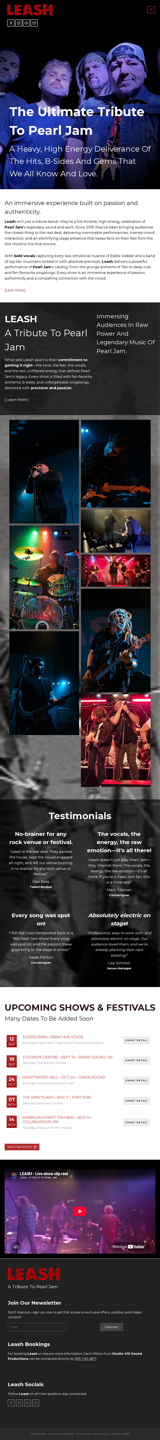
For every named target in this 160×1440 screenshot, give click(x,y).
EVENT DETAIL (136, 1040)
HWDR (125, 1433)
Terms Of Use (83, 1433)
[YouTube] (26, 23)
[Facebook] (10, 23)
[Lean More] (15, 290)
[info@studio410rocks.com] (34, 23)
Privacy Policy (101, 1433)
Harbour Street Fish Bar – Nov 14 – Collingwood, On (58, 1119)
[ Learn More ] (17, 400)
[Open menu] (151, 9)
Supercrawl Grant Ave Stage (53, 1037)
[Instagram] (18, 23)
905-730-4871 (85, 1359)
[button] (44, 472)
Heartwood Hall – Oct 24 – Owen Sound (64, 1077)
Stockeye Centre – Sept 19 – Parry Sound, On (68, 1057)
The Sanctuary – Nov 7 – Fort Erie (57, 1097)
